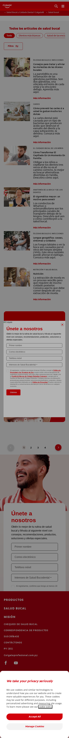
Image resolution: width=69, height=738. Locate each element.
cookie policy (45, 706)
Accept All (34, 717)
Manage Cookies (34, 726)
